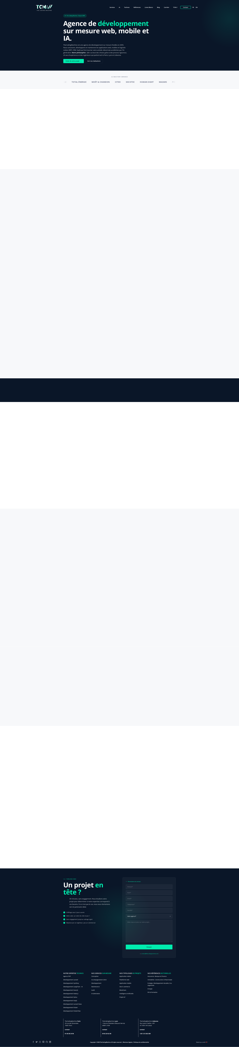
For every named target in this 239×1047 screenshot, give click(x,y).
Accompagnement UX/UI (99, 980)
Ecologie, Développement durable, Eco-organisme (160, 984)
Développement (96, 983)
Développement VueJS (70, 1000)
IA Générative (95, 994)
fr (193, 7)
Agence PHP (67, 976)
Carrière (166, 7)
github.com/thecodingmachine (92, 770)
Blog (158, 7)
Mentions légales (127, 1042)
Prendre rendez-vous (77, 495)
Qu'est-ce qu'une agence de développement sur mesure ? (118, 827)
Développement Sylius (70, 997)
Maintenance (95, 987)
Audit (93, 990)
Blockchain (123, 990)
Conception (94, 976)
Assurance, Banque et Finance (157, 976)
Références (137, 7)
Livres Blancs (149, 7)
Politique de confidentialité (141, 1042)
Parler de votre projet (74, 61)
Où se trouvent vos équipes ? (118, 857)
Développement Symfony (71, 983)
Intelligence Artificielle (126, 994)
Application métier (125, 976)
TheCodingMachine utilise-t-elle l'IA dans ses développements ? (118, 850)
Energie (150, 989)
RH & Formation (152, 992)
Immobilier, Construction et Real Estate (160, 980)
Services (112, 7)
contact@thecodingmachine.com (149, 953)
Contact (185, 7)
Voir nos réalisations (93, 61)
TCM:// (175, 7)
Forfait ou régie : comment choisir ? (118, 842)
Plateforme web (124, 980)
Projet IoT (122, 997)
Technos (126, 7)
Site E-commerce (125, 987)
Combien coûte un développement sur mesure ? (118, 835)
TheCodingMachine (72, 1023)
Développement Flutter (70, 1007)
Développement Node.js (70, 994)
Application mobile (125, 983)
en (197, 7)
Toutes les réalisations (168, 610)
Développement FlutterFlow (71, 1011)
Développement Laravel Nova (72, 1004)
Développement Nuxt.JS (70, 990)
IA (119, 7)
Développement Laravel (70, 980)
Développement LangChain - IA (73, 987)
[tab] (86, 682)
